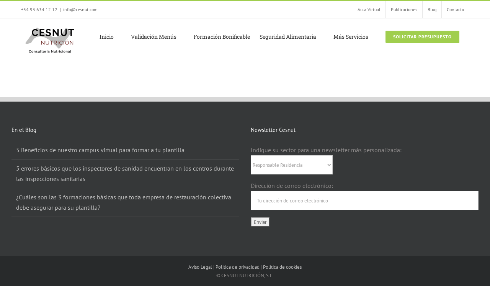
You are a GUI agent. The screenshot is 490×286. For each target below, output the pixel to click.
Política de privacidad (238, 267)
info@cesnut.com (80, 9)
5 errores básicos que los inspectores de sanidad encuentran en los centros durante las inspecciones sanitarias (125, 173)
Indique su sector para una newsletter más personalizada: (326, 150)
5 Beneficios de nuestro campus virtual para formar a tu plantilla (100, 150)
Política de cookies (282, 267)
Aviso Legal (200, 267)
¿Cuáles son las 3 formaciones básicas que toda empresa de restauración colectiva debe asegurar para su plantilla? (123, 202)
